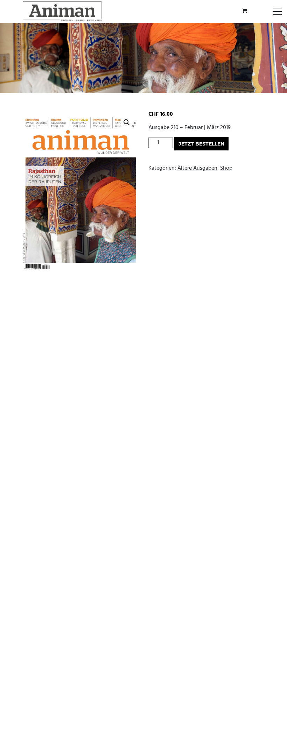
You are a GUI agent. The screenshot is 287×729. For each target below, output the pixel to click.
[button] (126, 122)
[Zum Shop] (245, 11)
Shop (226, 168)
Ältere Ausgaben (197, 168)
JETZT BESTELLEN (201, 144)
